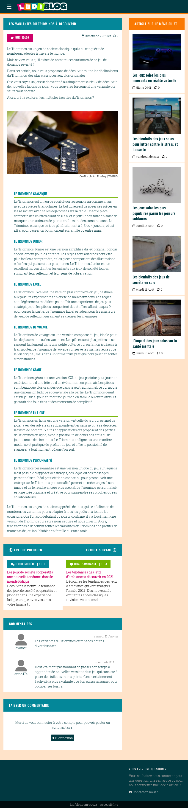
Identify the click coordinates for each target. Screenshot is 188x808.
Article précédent (28, 549)
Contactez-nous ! (145, 792)
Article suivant (99, 549)
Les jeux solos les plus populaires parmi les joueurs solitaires (154, 213)
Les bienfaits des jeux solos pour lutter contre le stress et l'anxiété (155, 144)
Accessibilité (109, 804)
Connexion (64, 738)
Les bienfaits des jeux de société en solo (151, 279)
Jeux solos (21, 37)
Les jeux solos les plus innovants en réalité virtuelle (154, 78)
